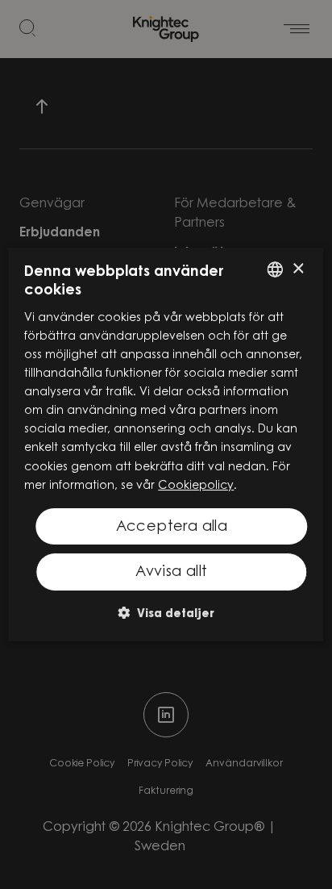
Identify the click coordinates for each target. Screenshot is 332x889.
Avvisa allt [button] (171, 573)
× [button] (298, 269)
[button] (166, 612)
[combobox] (276, 269)
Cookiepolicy (196, 486)
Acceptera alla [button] (172, 527)
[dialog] (165, 444)
